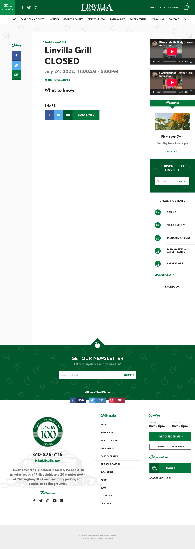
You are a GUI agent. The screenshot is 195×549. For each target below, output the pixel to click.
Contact (173, 19)
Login (168, 478)
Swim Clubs (157, 19)
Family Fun (107, 433)
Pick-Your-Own (97, 19)
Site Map (84, 539)
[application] (172, 52)
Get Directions (170, 437)
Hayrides (54, 19)
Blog (162, 8)
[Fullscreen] (191, 61)
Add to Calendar (58, 80)
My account (156, 478)
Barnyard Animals (179, 238)
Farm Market (117, 19)
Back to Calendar (55, 42)
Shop (13, 19)
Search (183, 19)
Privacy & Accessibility (102, 539)
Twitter (29, 7)
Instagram (35, 7)
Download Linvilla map (170, 447)
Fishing (171, 212)
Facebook (22, 7)
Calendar (173, 8)
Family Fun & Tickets (32, 19)
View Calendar (163, 275)
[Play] (153, 61)
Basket (165, 469)
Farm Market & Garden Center (176, 250)
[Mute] (186, 61)
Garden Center (138, 19)
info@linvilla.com (47, 461)
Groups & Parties (73, 19)
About (153, 8)
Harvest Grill (176, 264)
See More (172, 152)
